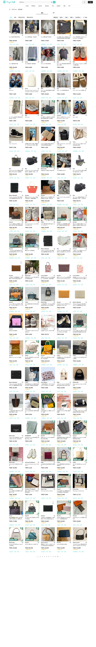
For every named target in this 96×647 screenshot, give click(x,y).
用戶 (54, 12)
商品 (42, 12)
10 (57, 556)
